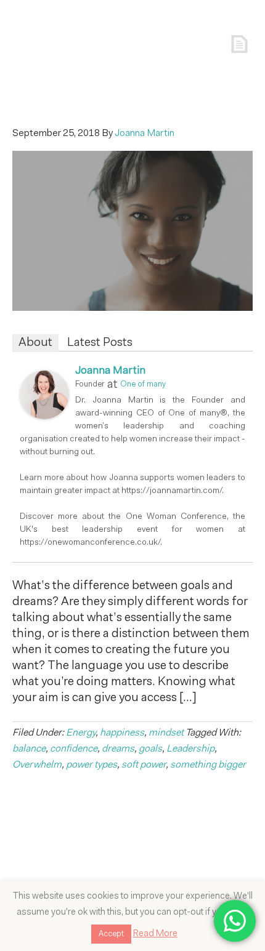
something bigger (208, 765)
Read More (155, 934)
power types (91, 765)
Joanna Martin (110, 371)
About (35, 343)
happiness (122, 733)
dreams (118, 749)
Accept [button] (111, 934)
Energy (81, 733)
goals (150, 749)
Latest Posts (99, 343)
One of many (143, 384)
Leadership (190, 749)
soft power (143, 765)
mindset (166, 733)
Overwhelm (37, 765)
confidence (73, 749)
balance (29, 749)
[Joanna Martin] (44, 416)
